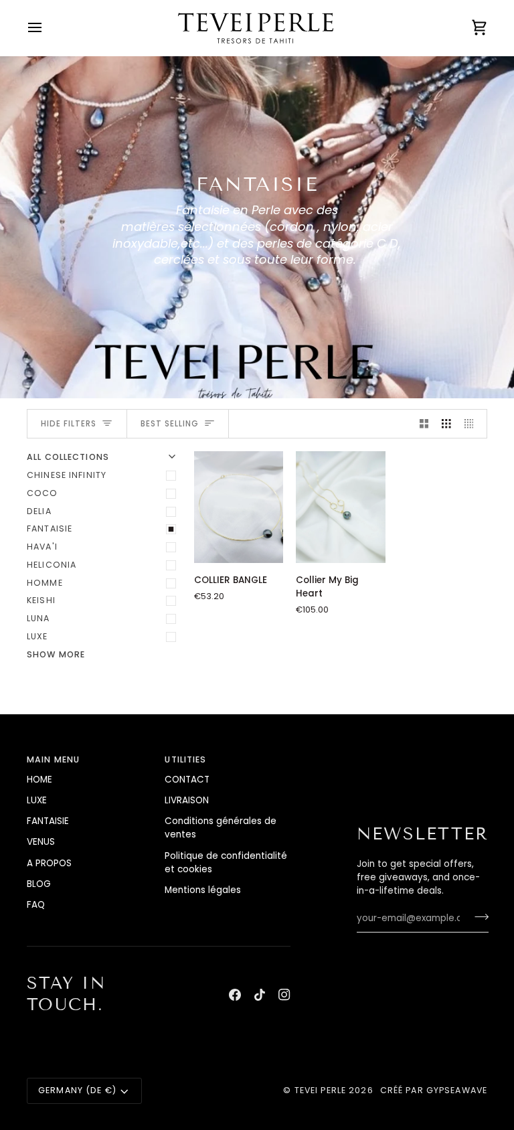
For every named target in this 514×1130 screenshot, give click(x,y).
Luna (38, 618)
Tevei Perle (320, 1090)
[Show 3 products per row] (446, 424)
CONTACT (187, 779)
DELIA (39, 511)
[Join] (477, 916)
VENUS (41, 841)
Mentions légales (203, 890)
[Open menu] (47, 28)
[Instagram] (284, 995)
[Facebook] (235, 995)
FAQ (36, 904)
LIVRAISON (187, 800)
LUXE (37, 636)
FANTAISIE (49, 528)
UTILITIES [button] (185, 759)
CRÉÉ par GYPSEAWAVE (433, 1090)
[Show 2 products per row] (424, 424)
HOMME (45, 582)
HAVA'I (42, 546)
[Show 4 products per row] (472, 424)
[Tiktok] (259, 995)
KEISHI (41, 600)
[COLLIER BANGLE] (238, 507)
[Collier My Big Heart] (340, 507)
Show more (56, 654)
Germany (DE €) (77, 1090)
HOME (39, 779)
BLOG (39, 884)
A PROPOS (49, 863)
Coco (42, 493)
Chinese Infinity (66, 475)
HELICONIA (51, 564)
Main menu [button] (53, 759)
